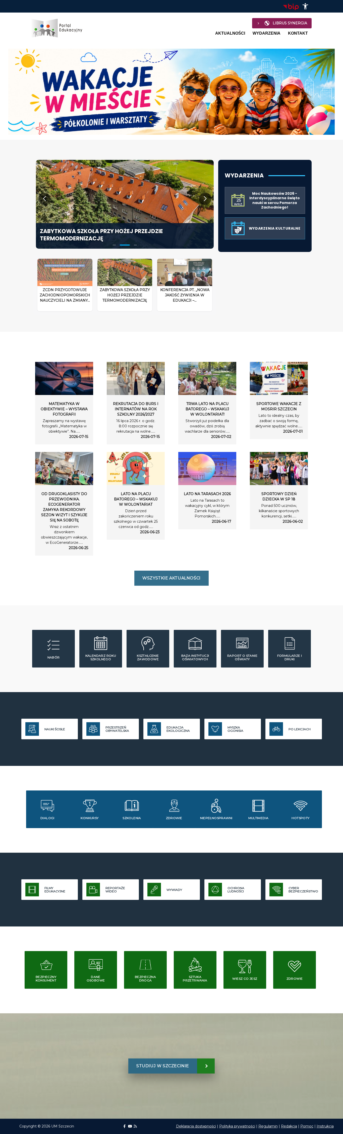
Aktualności (230, 33)
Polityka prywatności (237, 1126)
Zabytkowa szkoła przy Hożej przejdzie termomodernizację (101, 234)
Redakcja (289, 1126)
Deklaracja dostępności (196, 1126)
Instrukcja (325, 1126)
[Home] (59, 28)
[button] (305, 6)
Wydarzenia (266, 33)
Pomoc (306, 1126)
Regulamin (268, 1126)
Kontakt (298, 33)
